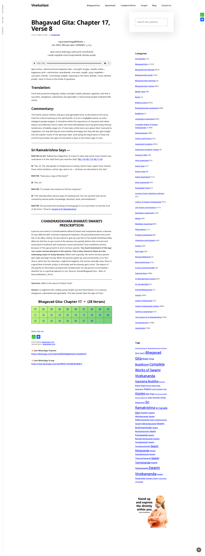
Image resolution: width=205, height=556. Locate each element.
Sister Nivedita (154, 397)
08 (92, 309)
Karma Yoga (140, 171)
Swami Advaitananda (158, 420)
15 (68, 315)
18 (92, 315)
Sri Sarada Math (142, 284)
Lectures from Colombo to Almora (149, 193)
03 (51, 309)
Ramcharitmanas (142, 262)
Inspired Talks (141, 155)
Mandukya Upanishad (144, 213)
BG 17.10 (98, 159)
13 (51, 315)
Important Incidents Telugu (147, 149)
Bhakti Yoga (140, 91)
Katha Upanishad (142, 177)
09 (100, 309)
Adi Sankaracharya (141, 348)
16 (76, 315)
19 (100, 315)
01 (35, 309)
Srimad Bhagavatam (143, 289)
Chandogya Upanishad (144, 119)
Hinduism (162, 382)
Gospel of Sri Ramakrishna (64, 209)
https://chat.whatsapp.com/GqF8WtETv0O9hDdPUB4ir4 (56, 364)
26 (76, 320)
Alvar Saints (140, 353)
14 (59, 315)
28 (92, 320)
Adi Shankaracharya (154, 348)
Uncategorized (141, 322)
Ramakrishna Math (161, 394)
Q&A (164, 389)
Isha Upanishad (142, 160)
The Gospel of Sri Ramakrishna (148, 317)
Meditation (139, 389)
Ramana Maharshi (143, 257)
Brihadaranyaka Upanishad (146, 108)
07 (84, 309)
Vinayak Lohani (152, 478)
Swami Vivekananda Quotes (147, 306)
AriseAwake (140, 58)
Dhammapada (141, 133)
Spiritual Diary (141, 273)
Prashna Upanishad (143, 235)
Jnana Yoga (139, 166)
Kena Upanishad (142, 182)
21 (35, 320)
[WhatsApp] (202, 14)
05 (68, 309)
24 (59, 320)
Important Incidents (143, 144)
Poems (147, 389)
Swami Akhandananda (145, 423)
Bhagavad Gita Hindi (143, 75)
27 (84, 320)
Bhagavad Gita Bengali (144, 69)
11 (35, 315)
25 (68, 320)
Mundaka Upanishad (144, 224)
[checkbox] (198, 549)
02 (43, 309)
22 (43, 320)
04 (59, 309)
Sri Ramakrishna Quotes (145, 279)
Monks (138, 218)
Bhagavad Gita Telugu (144, 86)
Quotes (138, 246)
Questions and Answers (145, 240)
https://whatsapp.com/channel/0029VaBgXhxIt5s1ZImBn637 (58, 354)
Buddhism (139, 113)
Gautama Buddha (146, 381)
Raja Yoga (139, 251)
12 (43, 315)
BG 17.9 (89, 159)
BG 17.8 (82, 159)
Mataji (158, 386)
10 (108, 309)
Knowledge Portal (142, 188)
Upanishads (140, 328)
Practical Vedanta (157, 389)
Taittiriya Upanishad (143, 311)
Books (137, 97)
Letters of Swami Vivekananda (148, 202)
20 (108, 315)
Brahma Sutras (141, 102)
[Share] (202, 19)
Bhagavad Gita (48, 342)
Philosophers (140, 229)
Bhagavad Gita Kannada (145, 80)
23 (51, 320)
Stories (138, 295)
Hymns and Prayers (143, 138)
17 (84, 315)
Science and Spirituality (145, 268)
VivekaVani (40, 5)
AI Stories (164, 348)
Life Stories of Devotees (145, 207)
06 (76, 309)
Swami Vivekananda (143, 300)
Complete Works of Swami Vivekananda (150, 370)
